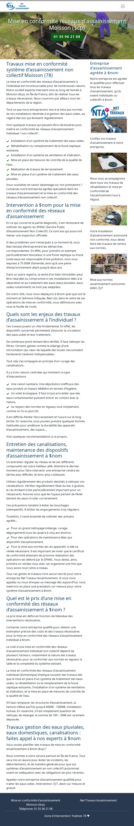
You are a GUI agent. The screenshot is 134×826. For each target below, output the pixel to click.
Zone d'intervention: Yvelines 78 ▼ (67, 816)
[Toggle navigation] (123, 6)
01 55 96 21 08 (67, 36)
